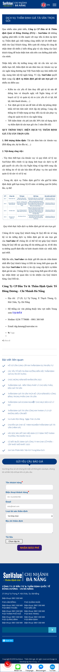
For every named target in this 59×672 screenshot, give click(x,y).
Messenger (41, 670)
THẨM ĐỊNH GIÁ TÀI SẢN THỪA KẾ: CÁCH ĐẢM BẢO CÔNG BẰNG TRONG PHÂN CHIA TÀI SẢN (32, 395)
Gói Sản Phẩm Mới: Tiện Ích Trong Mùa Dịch (26, 450)
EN (48, 4)
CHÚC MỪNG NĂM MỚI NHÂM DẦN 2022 (25, 379)
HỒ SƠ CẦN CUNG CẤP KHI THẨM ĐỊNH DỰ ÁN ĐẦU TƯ (30, 365)
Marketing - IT (34, 662)
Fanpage (30, 670)
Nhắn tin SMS (18, 670)
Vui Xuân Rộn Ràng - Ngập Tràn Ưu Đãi (24, 419)
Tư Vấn (52, 670)
